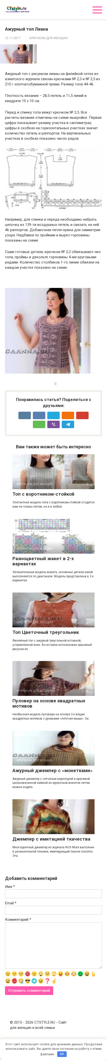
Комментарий (18, 919)
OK (62, 1054)
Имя (10, 886)
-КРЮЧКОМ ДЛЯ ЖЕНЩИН (48, 38)
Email (10, 903)
